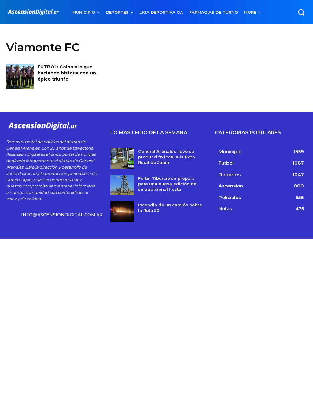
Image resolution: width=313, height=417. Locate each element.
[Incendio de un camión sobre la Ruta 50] (121, 211)
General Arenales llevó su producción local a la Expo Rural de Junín (166, 157)
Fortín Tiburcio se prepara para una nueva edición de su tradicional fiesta (167, 184)
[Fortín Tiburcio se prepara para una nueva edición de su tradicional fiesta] (121, 185)
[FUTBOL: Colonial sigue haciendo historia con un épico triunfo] (20, 76)
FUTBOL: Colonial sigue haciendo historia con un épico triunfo (67, 73)
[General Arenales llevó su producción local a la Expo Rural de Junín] (121, 158)
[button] (301, 12)
